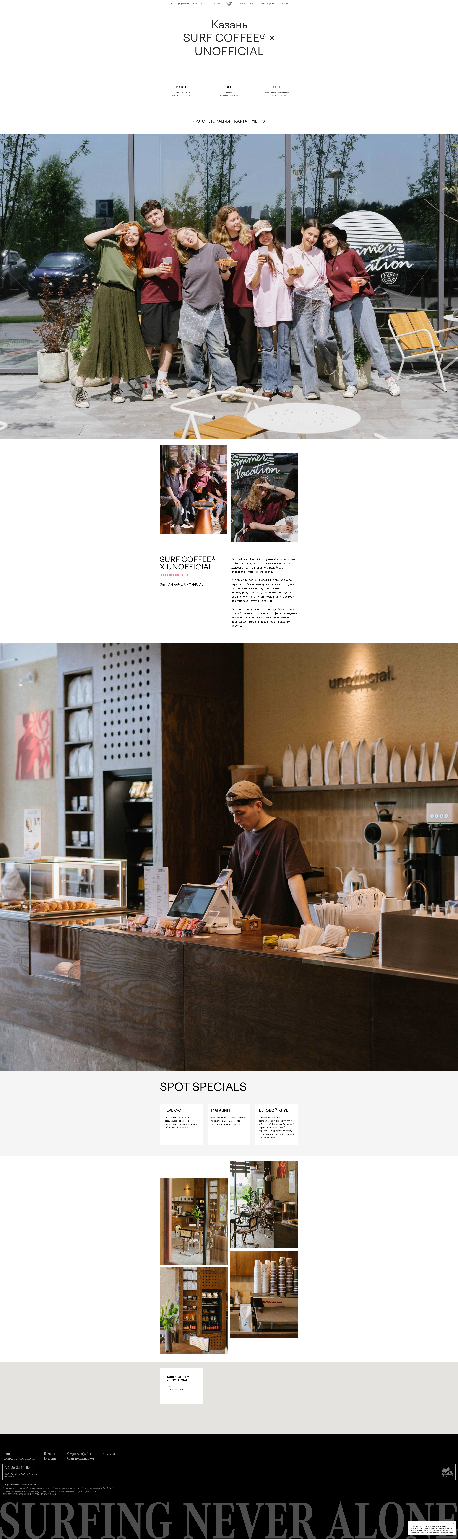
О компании (283, 3)
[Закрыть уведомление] (454, 1523)
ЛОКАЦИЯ (219, 121)
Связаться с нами (28, 1484)
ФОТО (199, 121)
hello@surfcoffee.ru (10, 1484)
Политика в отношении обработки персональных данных (26, 1488)
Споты (170, 3)
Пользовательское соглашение (66, 1488)
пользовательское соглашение (441, 1533)
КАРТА (240, 121)
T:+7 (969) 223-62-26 (277, 96)
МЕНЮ (258, 121)
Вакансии (205, 3)
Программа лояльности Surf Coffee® (97, 1488)
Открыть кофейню (245, 3)
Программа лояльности (187, 3)
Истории (216, 3)
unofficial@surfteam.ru (280, 93)
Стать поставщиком (265, 3)
